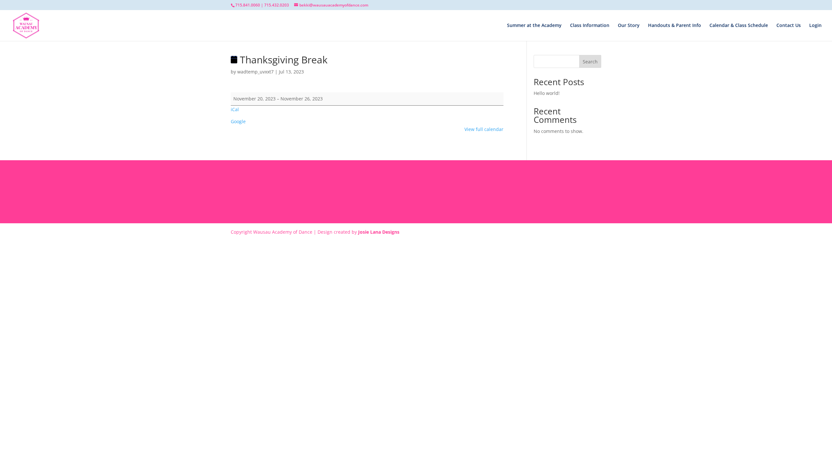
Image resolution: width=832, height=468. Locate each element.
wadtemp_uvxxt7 (255, 72)
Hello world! (547, 93)
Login (815, 25)
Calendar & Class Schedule (738, 25)
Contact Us (788, 25)
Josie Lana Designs (378, 232)
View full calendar (483, 129)
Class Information (589, 25)
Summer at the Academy (534, 25)
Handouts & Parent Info (674, 25)
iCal (235, 109)
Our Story (629, 25)
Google (238, 121)
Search (590, 61)
